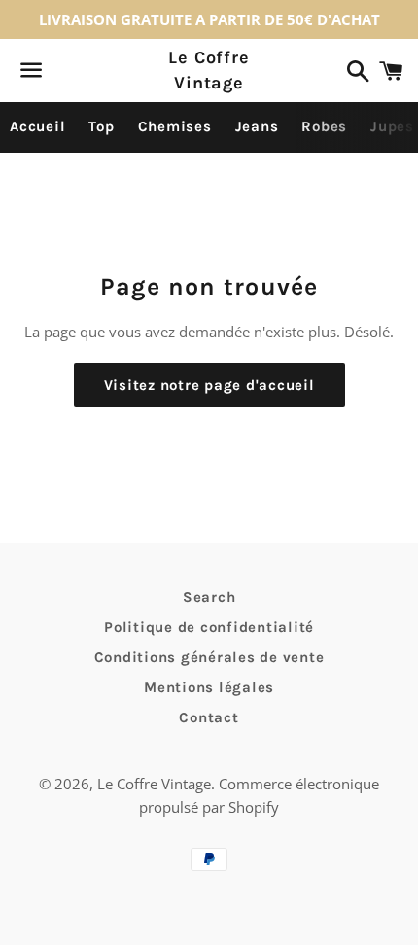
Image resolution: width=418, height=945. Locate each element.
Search (209, 597)
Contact (208, 717)
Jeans (257, 126)
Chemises (175, 126)
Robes (324, 126)
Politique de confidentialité (209, 627)
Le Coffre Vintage (209, 69)
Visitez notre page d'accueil (209, 385)
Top (101, 126)
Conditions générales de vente (209, 657)
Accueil (37, 126)
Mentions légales (209, 687)
